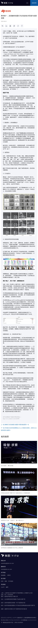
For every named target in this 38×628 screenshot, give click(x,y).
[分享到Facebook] (21, 25)
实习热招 (10, 581)
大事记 (9, 575)
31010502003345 (32, 620)
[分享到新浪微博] (18, 25)
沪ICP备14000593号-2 (15, 620)
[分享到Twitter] (14, 25)
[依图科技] (9, 556)
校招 (6, 581)
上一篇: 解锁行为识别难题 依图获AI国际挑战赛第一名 (15, 424)
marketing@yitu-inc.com (7, 563)
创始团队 (3, 575)
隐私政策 (3, 617)
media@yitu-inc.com (6, 569)
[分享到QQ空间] (10, 25)
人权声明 (14, 617)
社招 (2, 581)
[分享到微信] (2, 25)
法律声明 (9, 617)
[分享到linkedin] (6, 25)
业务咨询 (34, 3)
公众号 (2, 587)
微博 (7, 587)
